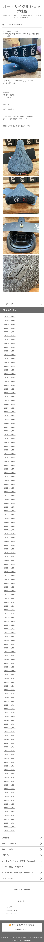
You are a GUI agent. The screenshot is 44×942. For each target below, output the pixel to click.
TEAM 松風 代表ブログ (12, 867)
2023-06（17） (9, 461)
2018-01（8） (9, 709)
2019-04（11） (9, 652)
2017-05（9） (9, 739)
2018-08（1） (9, 682)
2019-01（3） (9, 663)
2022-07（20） (9, 503)
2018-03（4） (9, 701)
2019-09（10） (9, 633)
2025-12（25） (9, 347)
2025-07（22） (9, 366)
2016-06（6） (9, 781)
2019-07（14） (9, 640)
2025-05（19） (9, 374)
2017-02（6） (9, 751)
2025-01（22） (9, 389)
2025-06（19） (9, 370)
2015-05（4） (9, 823)
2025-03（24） (9, 381)
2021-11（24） (9, 534)
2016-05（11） (9, 785)
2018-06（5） (9, 690)
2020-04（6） (9, 606)
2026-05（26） (9, 328)
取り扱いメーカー (9, 843)
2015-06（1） (9, 819)
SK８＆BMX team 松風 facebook (17, 873)
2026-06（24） (9, 324)
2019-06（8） (9, 644)
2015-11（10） (9, 804)
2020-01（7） (9, 617)
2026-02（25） (9, 339)
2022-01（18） (9, 526)
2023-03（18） (9, 473)
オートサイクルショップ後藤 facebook (18, 861)
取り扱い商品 (7, 849)
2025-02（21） (9, 385)
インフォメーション (10, 310)
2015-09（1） (9, 808)
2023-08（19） (9, 454)
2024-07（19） (9, 412)
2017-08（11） (9, 728)
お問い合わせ (7, 878)
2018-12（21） (9, 667)
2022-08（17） (9, 499)
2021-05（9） (9, 556)
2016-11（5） (9, 762)
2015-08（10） (9, 812)
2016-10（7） (9, 766)
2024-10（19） (9, 400)
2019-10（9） (9, 629)
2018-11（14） (9, 671)
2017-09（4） (9, 724)
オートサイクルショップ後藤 (17, 937)
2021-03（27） (9, 564)
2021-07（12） (9, 549)
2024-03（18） (9, 427)
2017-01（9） (9, 754)
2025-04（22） (9, 377)
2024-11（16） (9, 397)
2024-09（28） (9, 404)
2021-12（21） (9, 530)
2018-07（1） (9, 686)
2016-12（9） (9, 758)
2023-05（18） (9, 465)
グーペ (23, 940)
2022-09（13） (9, 496)
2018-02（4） (9, 705)
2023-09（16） (9, 450)
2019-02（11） (9, 659)
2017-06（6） (9, 735)
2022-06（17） (9, 507)
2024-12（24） (9, 393)
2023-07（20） (9, 457)
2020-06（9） (9, 598)
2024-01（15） (9, 435)
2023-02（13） (9, 476)
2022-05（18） (9, 511)
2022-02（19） (9, 522)
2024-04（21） (9, 423)
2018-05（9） (9, 694)
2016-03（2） (9, 793)
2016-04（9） (9, 789)
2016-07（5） (9, 777)
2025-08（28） (9, 362)
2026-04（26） (9, 332)
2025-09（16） (9, 358)
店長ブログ (6, 855)
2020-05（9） (9, 602)
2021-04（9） (9, 560)
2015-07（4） (9, 815)
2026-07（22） (9, 320)
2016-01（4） (9, 796)
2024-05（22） (9, 419)
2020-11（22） (9, 579)
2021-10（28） (9, 537)
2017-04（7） (9, 743)
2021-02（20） (9, 568)
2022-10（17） (9, 492)
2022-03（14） (9, 518)
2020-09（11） (9, 587)
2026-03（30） (9, 336)
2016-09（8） (9, 770)
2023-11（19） (9, 442)
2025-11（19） (9, 351)
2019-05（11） (9, 648)
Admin (29, 940)
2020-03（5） (9, 610)
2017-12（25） (9, 713)
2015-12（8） (9, 800)
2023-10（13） (9, 446)
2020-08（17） (9, 591)
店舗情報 (5, 838)
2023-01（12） (9, 480)
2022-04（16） (9, 515)
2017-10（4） (9, 720)
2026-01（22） (9, 343)
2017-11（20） (9, 716)
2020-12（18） (9, 575)
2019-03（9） (9, 655)
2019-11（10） (9, 625)
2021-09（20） (9, 541)
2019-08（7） (9, 636)
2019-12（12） (9, 621)
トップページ (7, 304)
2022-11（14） (9, 488)
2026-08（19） (9, 317)
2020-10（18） (9, 583)
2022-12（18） (9, 484)
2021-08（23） (9, 545)
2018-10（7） (9, 674)
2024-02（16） (9, 431)
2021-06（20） (9, 553)
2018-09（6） (9, 678)
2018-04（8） (9, 697)
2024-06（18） (9, 416)
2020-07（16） (9, 595)
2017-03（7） (9, 747)
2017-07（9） (9, 732)
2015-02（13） (9, 827)
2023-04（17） (9, 469)
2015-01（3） (9, 831)
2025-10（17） (9, 355)
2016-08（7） (9, 773)
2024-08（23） (9, 408)
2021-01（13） (9, 572)
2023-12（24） (9, 438)
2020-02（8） (9, 614)
